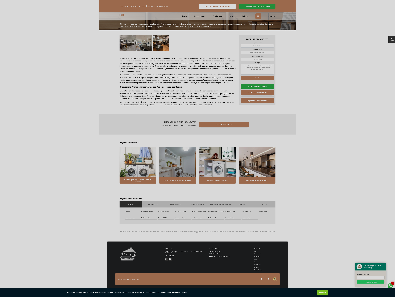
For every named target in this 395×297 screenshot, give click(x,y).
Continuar (322, 292)
